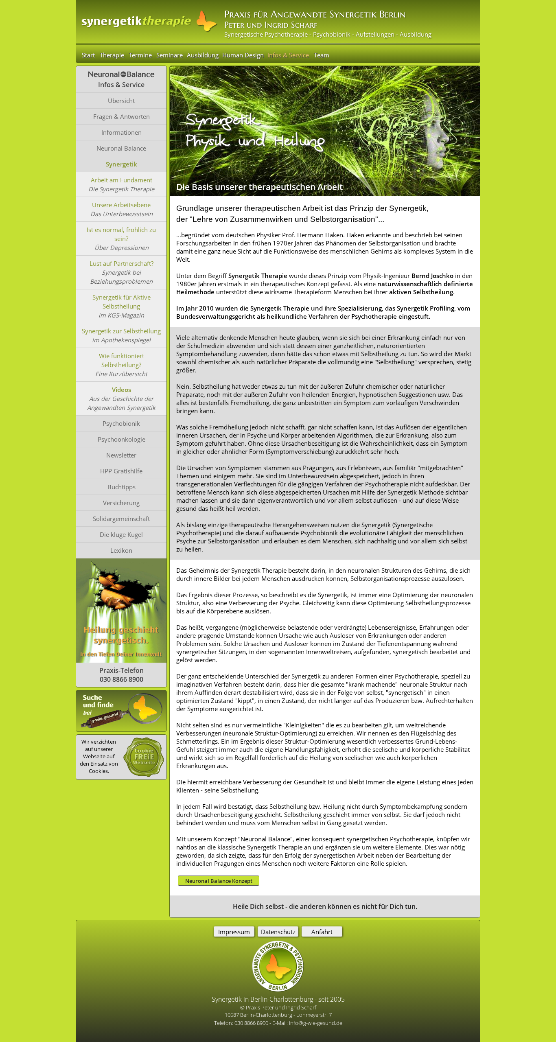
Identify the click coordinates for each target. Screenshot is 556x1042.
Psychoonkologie (121, 439)
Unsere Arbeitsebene (121, 205)
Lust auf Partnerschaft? (121, 263)
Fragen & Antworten (121, 116)
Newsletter (121, 455)
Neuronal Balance (121, 148)
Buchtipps (121, 487)
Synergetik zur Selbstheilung (121, 331)
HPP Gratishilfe (121, 471)
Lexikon (121, 550)
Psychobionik (121, 423)
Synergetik (121, 164)
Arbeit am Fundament (121, 180)
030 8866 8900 (251, 1023)
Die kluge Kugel (121, 534)
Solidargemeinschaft (121, 518)
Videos (121, 389)
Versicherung (121, 503)
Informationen (121, 132)
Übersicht (121, 100)
